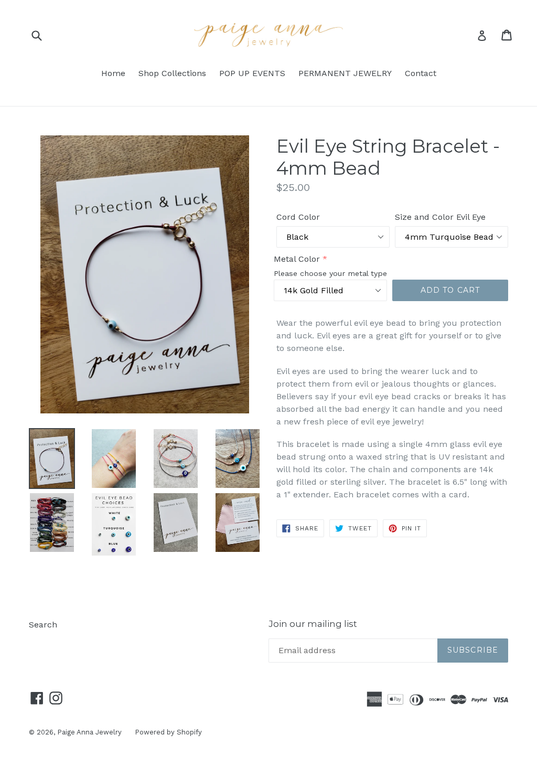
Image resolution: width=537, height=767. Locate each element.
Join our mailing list (312, 624)
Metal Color (297, 259)
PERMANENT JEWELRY (345, 73)
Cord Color (298, 217)
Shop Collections (172, 73)
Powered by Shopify (168, 732)
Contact (420, 73)
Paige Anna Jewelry (89, 732)
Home (113, 73)
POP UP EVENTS (252, 73)
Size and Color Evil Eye (440, 217)
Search (43, 625)
